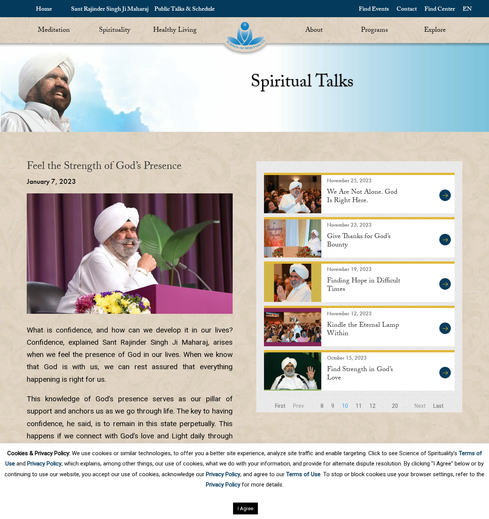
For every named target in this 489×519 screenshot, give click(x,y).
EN (467, 10)
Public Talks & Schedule (184, 10)
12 (372, 406)
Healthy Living (175, 31)
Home (44, 10)
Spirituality (114, 31)
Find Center (439, 10)
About (314, 31)
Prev (298, 406)
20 (395, 406)
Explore (435, 31)
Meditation (54, 31)
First (280, 406)
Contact (407, 10)
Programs (374, 31)
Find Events (374, 10)
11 (359, 406)
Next (420, 406)
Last (438, 406)
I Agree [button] (245, 508)
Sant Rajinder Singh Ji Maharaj (110, 10)
